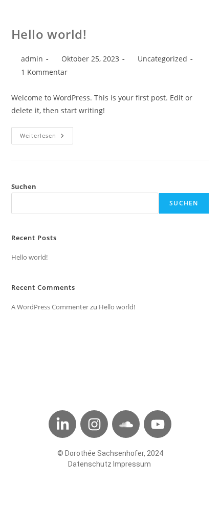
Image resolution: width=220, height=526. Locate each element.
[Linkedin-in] (62, 424)
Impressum (132, 464)
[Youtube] (157, 424)
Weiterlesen (46, 133)
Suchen (23, 186)
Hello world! (49, 34)
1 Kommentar (44, 72)
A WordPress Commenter (50, 306)
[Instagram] (94, 424)
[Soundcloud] (126, 424)
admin (32, 59)
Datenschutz (90, 464)
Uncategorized (162, 59)
